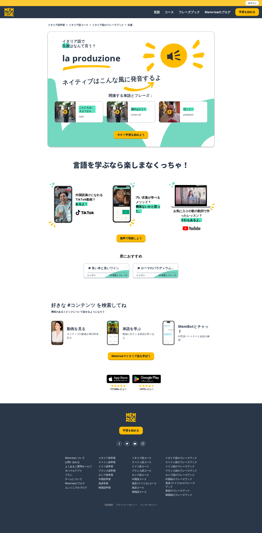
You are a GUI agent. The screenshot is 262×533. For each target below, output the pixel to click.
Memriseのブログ (217, 12)
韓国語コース (139, 491)
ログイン (252, 3)
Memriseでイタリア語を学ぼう (131, 356)
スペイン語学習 (107, 462)
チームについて (73, 479)
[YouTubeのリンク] (135, 443)
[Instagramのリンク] (142, 443)
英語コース (138, 487)
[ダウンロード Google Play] (146, 379)
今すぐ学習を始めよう (131, 134)
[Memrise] (9, 12)
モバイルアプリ (73, 470)
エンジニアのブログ (76, 487)
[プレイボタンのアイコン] (65, 111)
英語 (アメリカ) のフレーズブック (180, 484)
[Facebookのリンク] (119, 443)
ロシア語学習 (106, 475)
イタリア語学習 (56, 25)
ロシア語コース (140, 475)
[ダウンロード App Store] (118, 379)
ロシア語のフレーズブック (180, 475)
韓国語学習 (105, 487)
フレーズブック (189, 12)
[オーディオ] (173, 55)
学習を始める (247, 12)
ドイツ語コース (140, 466)
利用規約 (109, 504)
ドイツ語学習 (106, 466)
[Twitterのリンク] (127, 443)
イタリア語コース (78, 25)
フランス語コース (141, 470)
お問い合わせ (72, 462)
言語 (157, 12)
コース (169, 12)
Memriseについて (75, 458)
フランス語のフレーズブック (181, 470)
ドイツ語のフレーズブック (180, 466)
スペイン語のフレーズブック (181, 462)
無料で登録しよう (131, 238)
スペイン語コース (141, 462)
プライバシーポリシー (126, 504)
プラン (68, 475)
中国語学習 (105, 479)
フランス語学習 (107, 470)
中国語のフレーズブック (178, 479)
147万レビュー (146, 389)
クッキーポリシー (148, 504)
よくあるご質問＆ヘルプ (78, 466)
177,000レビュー (118, 389)
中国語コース (139, 479)
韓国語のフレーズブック (178, 494)
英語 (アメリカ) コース (144, 483)
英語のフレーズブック (177, 490)
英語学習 (103, 483)
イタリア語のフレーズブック (108, 25)
